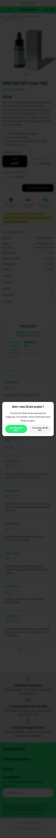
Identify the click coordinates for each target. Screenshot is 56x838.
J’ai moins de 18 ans (39, 429)
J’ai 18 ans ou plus (16, 429)
